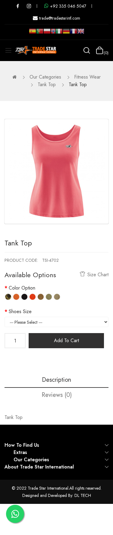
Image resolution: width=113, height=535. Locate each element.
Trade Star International (48, 488)
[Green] (49, 297)
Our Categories (45, 76)
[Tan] (41, 297)
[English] (80, 34)
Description (56, 379)
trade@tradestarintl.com (59, 18)
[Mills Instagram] (29, 6)
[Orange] (16, 297)
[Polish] (47, 34)
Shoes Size (20, 311)
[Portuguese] (39, 34)
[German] (66, 34)
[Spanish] (32, 34)
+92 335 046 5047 (68, 6)
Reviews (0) (57, 395)
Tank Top (47, 84)
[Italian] (59, 34)
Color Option (22, 287)
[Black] (24, 297)
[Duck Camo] (8, 297)
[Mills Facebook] (17, 6)
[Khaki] (57, 297)
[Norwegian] (53, 32)
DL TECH (82, 495)
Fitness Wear (87, 76)
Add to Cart (66, 340)
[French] (73, 34)
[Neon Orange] (33, 297)
